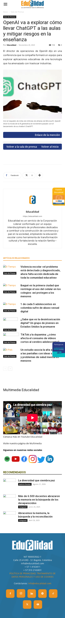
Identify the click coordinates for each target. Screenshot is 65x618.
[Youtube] (38, 604)
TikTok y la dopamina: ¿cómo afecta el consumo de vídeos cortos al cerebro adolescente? (40, 338)
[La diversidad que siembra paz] (9, 485)
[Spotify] (42, 593)
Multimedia (36, 443)
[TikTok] (53, 593)
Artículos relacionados (16, 258)
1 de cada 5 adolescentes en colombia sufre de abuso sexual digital (40, 307)
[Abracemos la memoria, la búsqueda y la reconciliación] (9, 517)
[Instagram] (21, 593)
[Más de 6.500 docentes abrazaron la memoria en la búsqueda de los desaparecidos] (9, 500)
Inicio (5, 11)
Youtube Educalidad (31, 436)
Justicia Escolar (25, 484)
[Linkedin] (32, 593)
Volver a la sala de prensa (21, 146)
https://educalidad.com (32, 216)
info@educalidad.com (39, 583)
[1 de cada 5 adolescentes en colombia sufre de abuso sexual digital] (11, 307)
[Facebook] (10, 593)
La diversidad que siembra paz (36, 480)
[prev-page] (5, 369)
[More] (39, 175)
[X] (27, 604)
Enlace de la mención (47, 135)
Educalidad (11, 45)
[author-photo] (32, 207)
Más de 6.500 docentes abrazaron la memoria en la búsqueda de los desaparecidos (39, 499)
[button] (5, 4)
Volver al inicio (50, 146)
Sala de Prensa (17, 11)
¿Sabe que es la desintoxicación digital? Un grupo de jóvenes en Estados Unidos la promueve (40, 323)
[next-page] (10, 369)
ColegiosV (23, 507)
